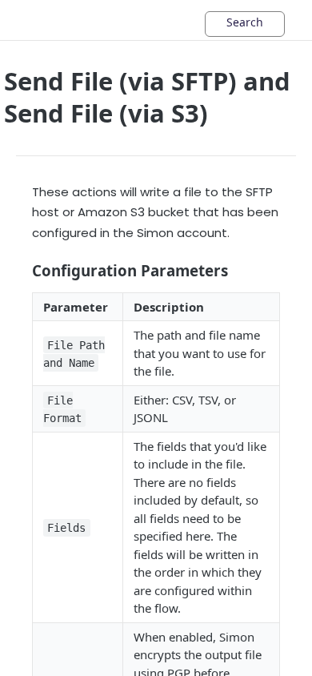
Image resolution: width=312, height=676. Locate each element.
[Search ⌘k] (245, 24)
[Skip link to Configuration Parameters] (21, 271)
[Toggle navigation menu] (60, 20)
